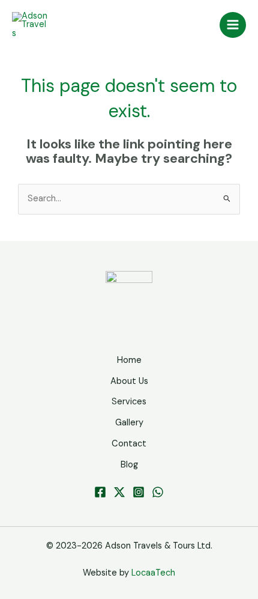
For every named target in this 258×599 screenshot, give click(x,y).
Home (129, 360)
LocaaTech (153, 573)
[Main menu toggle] (233, 25)
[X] (119, 492)
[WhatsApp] (158, 492)
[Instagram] (139, 492)
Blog (129, 464)
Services (129, 401)
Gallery (129, 422)
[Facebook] (100, 492)
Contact (129, 443)
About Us (129, 381)
